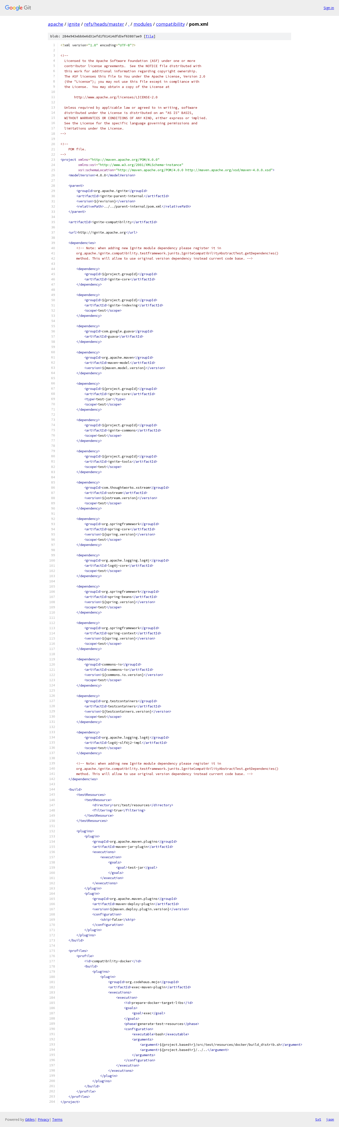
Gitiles (30, 1119)
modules (143, 24)
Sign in (329, 7)
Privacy (43, 1119)
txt (318, 1119)
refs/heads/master (104, 24)
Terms (57, 1119)
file (150, 36)
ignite (74, 24)
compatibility (170, 24)
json (330, 1119)
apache (55, 24)
